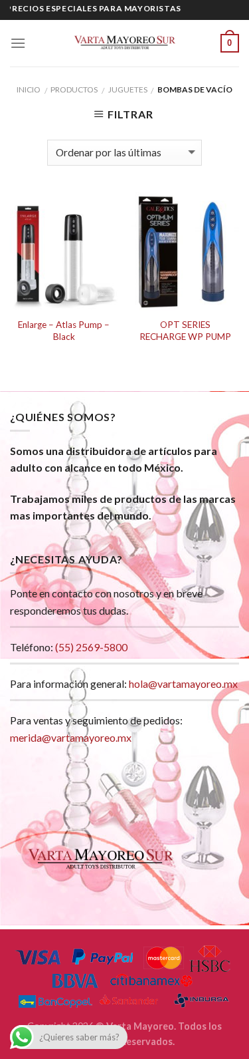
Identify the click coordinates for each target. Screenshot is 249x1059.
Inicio (29, 89)
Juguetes (127, 89)
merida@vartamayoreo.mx (70, 737)
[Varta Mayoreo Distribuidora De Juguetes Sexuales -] (125, 43)
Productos (74, 89)
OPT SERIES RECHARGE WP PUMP (185, 330)
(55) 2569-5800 (91, 647)
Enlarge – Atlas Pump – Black (64, 330)
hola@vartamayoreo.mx (183, 683)
